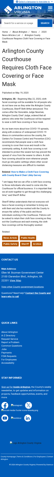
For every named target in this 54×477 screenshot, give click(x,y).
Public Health (28, 238)
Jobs (4, 349)
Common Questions (11, 345)
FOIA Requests (8, 356)
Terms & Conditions (25, 457)
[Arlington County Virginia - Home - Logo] (23, 9)
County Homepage (8, 457)
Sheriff (25, 244)
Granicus (49, 465)
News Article (10, 238)
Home (5, 32)
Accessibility (7, 363)
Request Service (9, 339)
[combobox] (34, 1)
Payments (6, 352)
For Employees (9, 359)
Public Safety (10, 244)
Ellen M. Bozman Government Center (22, 272)
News (34, 32)
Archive (37, 244)
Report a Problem (10, 342)
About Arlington (19, 32)
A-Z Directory (8, 335)
